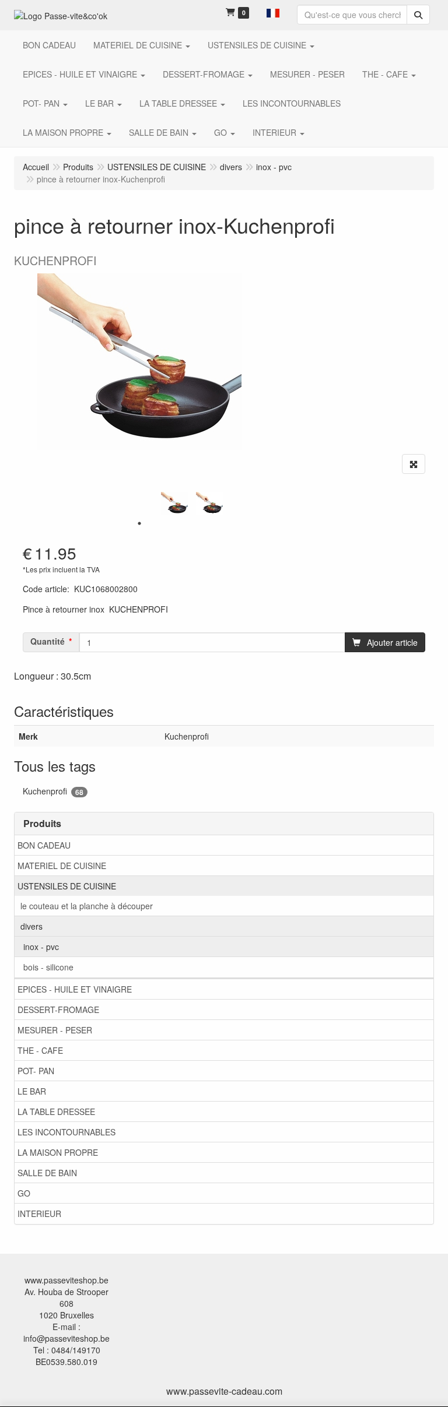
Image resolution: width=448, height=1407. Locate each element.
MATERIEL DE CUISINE (62, 865)
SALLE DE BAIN (47, 1173)
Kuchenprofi (53, 791)
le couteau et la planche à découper (86, 906)
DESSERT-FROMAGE (58, 1009)
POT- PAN (36, 1071)
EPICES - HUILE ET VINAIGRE (75, 989)
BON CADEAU (44, 845)
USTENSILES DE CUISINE (67, 886)
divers (31, 926)
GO (24, 1193)
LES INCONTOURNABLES (67, 1132)
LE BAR (32, 1091)
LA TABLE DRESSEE (56, 1111)
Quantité (47, 641)
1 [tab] (139, 523)
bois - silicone (48, 967)
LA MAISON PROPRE (58, 1152)
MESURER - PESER (55, 1030)
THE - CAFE (40, 1050)
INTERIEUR (39, 1213)
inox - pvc (41, 946)
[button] (273, 11)
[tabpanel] (174, 503)
